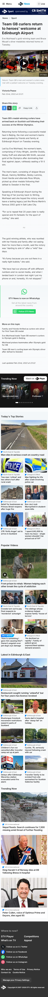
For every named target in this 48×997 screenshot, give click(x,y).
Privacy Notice (33, 969)
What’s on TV (8, 940)
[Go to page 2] (19, 402)
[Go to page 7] (30, 402)
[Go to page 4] (23, 402)
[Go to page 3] (21, 402)
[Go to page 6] (28, 402)
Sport (14, 18)
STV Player (7, 936)
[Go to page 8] (32, 402)
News (5, 18)
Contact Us (6, 972)
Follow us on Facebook (16, 952)
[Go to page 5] (25, 402)
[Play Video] (24, 63)
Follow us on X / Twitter (16, 947)
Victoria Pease (9, 90)
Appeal (28, 940)
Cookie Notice (19, 972)
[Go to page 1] (16, 402)
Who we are (6, 969)
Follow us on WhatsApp (17, 957)
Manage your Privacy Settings (16, 980)
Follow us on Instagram (16, 962)
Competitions (31, 936)
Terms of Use (19, 969)
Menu (9, 4)
